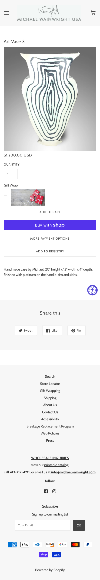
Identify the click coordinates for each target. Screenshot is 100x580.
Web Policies (50, 433)
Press (50, 440)
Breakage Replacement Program (50, 426)
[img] (46, 491)
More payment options (50, 238)
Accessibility (50, 419)
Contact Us (50, 412)
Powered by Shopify (50, 570)
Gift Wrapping (50, 391)
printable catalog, (56, 465)
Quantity (11, 164)
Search (50, 376)
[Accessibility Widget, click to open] (92, 290)
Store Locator (50, 384)
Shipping (50, 398)
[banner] (49, 12)
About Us (50, 405)
